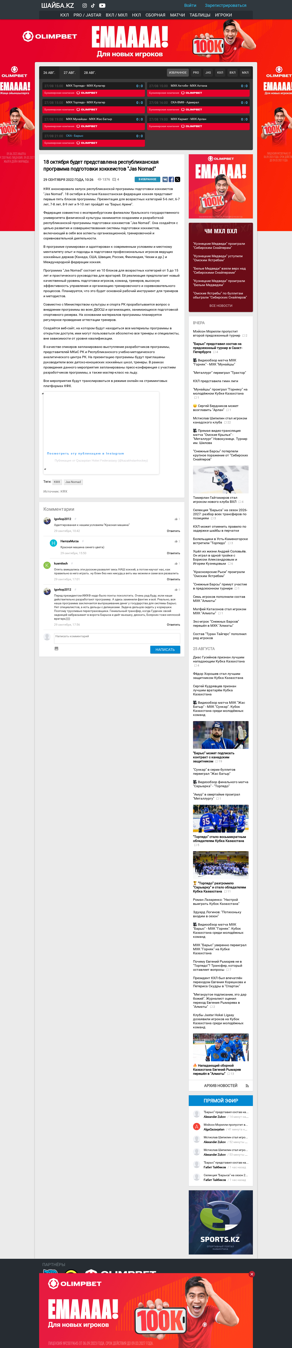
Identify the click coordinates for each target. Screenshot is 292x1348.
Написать (165, 650)
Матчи (177, 15)
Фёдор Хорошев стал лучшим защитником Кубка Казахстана (218, 676)
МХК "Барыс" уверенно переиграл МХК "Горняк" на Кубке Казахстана (219, 949)
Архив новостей (220, 1085)
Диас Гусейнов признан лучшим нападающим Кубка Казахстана (219, 659)
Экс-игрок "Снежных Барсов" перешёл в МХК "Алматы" (216, 623)
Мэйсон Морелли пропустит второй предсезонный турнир (217, 333)
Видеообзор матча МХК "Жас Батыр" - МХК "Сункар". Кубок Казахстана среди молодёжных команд (219, 709)
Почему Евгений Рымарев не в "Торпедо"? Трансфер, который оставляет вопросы (217, 965)
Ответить (173, 531)
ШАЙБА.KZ (57, 5)
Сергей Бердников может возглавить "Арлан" (216, 408)
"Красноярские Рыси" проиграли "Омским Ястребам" (219, 574)
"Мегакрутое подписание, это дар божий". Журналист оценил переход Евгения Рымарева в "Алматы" (219, 1000)
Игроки (223, 15)
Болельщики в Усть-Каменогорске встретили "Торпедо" (220, 541)
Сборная (155, 15)
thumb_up (176, 519)
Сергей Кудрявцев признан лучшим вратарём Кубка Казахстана (214, 690)
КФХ (63, 491)
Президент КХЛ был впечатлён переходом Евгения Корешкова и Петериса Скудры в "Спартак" (219, 982)
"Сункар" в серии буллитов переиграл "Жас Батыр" (214, 772)
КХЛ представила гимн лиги (215, 381)
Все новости (220, 306)
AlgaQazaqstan (214, 1129)
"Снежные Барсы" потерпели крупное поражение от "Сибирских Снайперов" (220, 455)
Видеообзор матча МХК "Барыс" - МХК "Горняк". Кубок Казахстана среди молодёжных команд (218, 930)
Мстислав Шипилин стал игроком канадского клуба (220, 420)
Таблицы (200, 15)
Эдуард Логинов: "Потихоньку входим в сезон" (217, 914)
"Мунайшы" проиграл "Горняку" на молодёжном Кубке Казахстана (220, 391)
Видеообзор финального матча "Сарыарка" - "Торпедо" (220, 784)
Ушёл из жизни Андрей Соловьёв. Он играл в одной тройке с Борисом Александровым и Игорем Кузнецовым (219, 557)
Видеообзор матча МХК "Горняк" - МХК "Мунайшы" (214, 362)
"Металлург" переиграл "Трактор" (219, 373)
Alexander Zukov (215, 1117)
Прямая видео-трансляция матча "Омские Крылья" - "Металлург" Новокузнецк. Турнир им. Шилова (220, 437)
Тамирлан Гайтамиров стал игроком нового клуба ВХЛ (215, 500)
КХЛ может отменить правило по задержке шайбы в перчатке (219, 528)
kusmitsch (61, 563)
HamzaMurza (69, 541)
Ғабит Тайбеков (215, 1167)
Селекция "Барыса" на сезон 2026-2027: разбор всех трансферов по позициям (220, 514)
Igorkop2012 (62, 519)
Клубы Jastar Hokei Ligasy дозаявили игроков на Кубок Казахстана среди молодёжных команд (218, 1021)
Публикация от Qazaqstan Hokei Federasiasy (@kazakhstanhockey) (101, 460)
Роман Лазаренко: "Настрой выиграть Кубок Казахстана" (216, 902)
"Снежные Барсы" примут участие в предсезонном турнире (220, 586)
